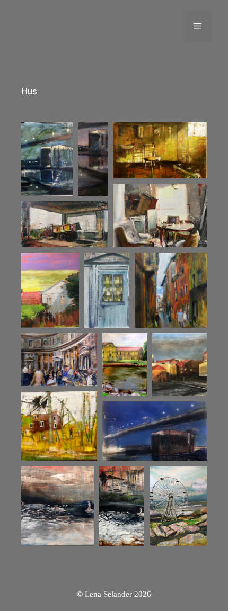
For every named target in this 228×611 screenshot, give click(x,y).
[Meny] (197, 26)
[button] (47, 159)
